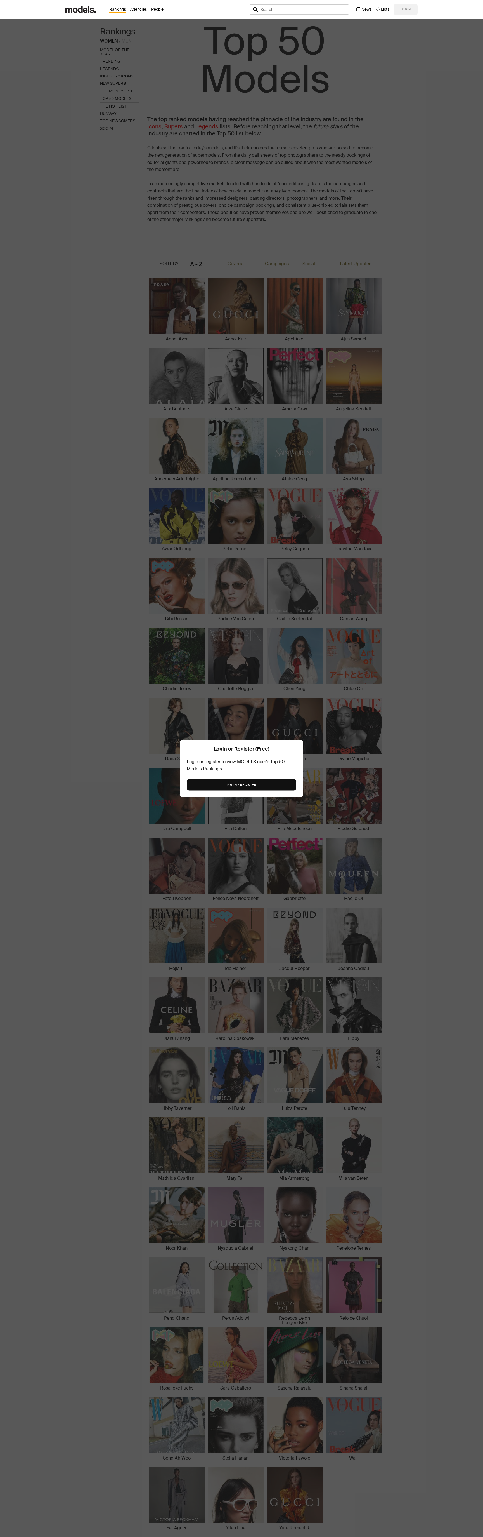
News (366, 9)
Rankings (117, 9)
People (157, 9)
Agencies (138, 9)
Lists (385, 9)
